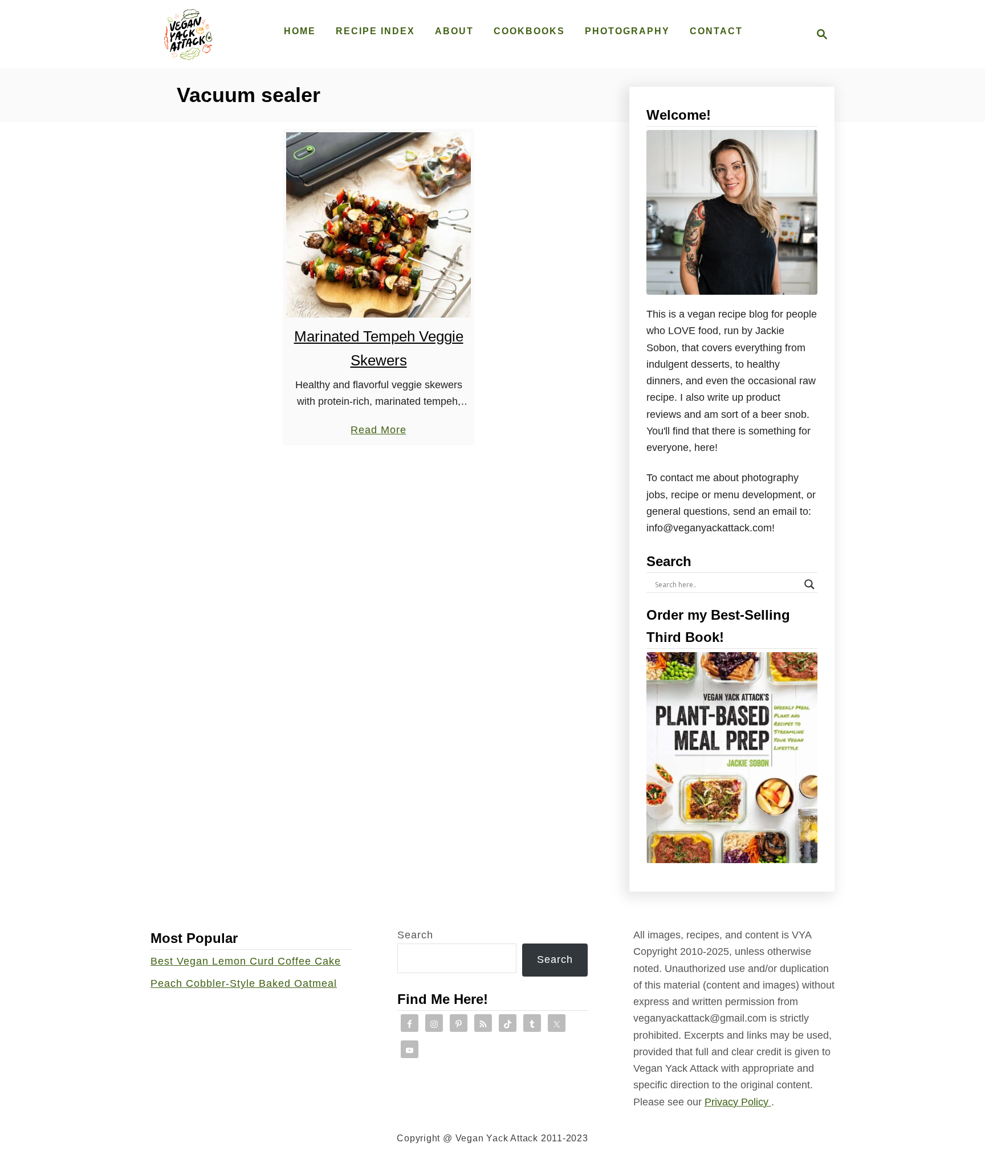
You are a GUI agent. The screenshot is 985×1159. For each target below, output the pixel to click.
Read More (378, 431)
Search (415, 935)
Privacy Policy (738, 1102)
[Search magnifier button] (809, 584)
